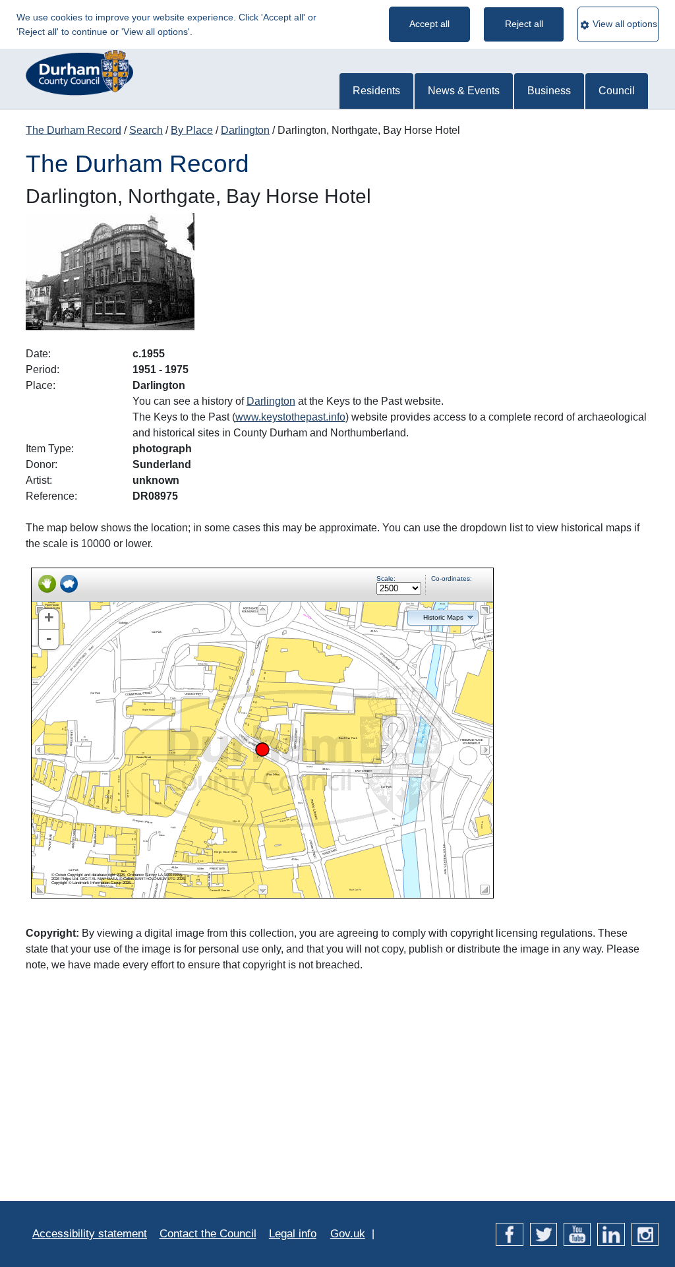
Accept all (429, 23)
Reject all (524, 23)
